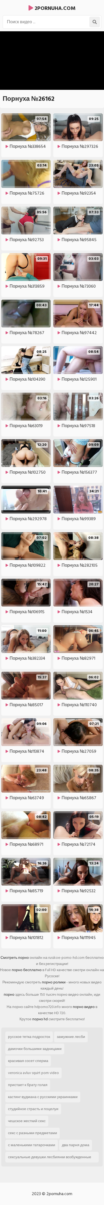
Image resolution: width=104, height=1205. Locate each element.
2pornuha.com (54, 8)
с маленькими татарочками (31, 1145)
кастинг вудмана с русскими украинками (43, 1097)
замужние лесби (71, 1037)
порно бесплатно (27, 970)
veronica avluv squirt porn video (33, 1073)
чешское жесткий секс (27, 1121)
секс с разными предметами (32, 1133)
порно (9, 994)
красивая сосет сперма (28, 1061)
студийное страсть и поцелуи (33, 1109)
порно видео (84, 1007)
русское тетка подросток (29, 1037)
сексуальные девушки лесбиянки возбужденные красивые (49, 1158)
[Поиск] (94, 22)
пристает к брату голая (27, 1085)
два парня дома (75, 1145)
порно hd (40, 1019)
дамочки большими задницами (35, 1049)
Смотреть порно (15, 958)
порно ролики (54, 982)
